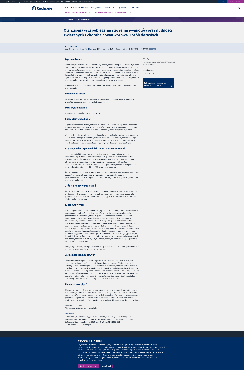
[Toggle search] (239, 8)
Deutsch (45, 2)
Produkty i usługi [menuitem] (119, 7)
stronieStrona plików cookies (89, 360)
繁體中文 (67, 2)
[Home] (44, 8)
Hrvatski (38, 2)
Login (222, 2)
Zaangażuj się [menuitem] (96, 7)
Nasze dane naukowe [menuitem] (79, 7)
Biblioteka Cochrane (235, 2)
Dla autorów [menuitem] (134, 7)
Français (25, 2)
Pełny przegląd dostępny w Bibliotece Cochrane (155, 84)
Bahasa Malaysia (54, 2)
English (7, 2)
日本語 (110, 49)
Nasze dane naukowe (83, 19)
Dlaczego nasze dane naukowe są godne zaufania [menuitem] (114, 12)
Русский (32, 2)
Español (13, 2)
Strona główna (68, 19)
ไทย (62, 2)
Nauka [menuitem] (107, 7)
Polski (152, 49)
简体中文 (74, 2)
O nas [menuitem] (66, 7)
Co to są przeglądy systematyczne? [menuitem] (77, 12)
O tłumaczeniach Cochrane (86, 2)
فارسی (19, 2)
